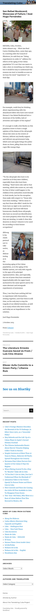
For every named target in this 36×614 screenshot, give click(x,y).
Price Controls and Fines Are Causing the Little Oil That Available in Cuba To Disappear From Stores (19, 490)
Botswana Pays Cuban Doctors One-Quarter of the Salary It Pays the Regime (18, 463)
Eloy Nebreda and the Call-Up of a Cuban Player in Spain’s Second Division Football (17, 440)
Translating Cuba (12, 3)
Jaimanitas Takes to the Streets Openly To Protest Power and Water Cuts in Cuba (18, 482)
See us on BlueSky (16, 389)
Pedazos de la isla (11, 548)
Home (5, 593)
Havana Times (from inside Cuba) (17, 542)
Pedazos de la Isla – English (15, 550)
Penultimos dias (11, 553)
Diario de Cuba (10, 534)
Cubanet (10, 328)
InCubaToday (10, 545)
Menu (30, 3)
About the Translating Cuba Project (16, 602)
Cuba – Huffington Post (14, 526)
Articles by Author (10, 598)
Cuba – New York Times (14, 529)
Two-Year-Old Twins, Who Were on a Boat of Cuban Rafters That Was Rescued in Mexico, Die (19, 498)
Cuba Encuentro (11, 532)
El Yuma (8, 540)
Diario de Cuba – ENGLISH (15, 537)
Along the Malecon (12, 518)
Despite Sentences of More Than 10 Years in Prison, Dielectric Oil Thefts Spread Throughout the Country (18, 455)
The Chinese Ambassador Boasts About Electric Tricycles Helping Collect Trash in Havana (17, 448)
